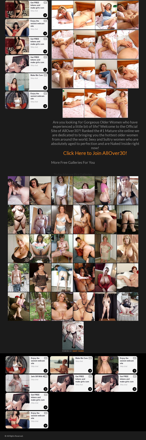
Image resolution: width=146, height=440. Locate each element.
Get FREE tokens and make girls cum (37, 5)
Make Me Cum (37, 75)
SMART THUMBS (78, 351)
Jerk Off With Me (38, 376)
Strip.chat (34, 11)
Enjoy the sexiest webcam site (38, 23)
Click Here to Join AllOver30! (95, 153)
